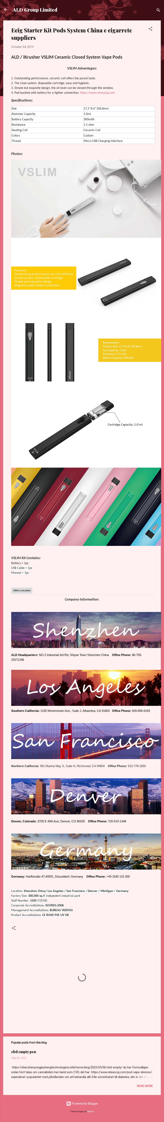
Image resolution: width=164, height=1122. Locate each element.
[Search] (158, 11)
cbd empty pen (23, 1051)
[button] (150, 29)
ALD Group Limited (35, 9)
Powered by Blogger (84, 1103)
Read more (145, 1086)
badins (90, 1111)
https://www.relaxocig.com (97, 92)
